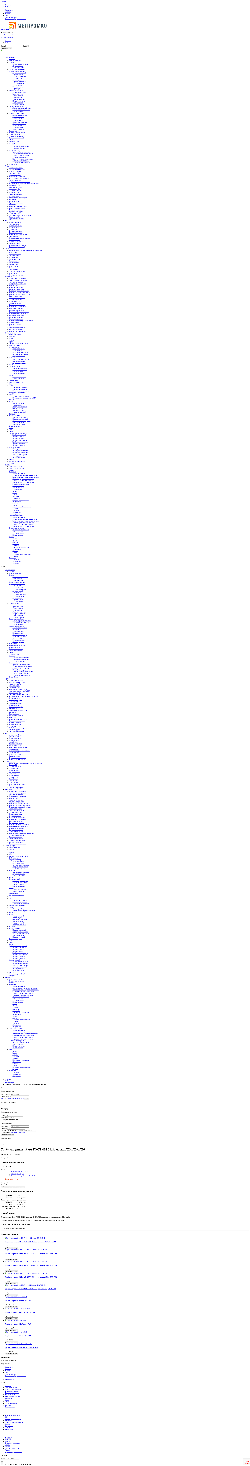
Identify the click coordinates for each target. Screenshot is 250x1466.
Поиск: (3, 46)
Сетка (7, 1400)
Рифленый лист (14, 236)
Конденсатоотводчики (16, 382)
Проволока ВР (13, 285)
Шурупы (15, 508)
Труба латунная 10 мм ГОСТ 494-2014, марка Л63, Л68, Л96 (30, 1242)
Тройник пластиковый (20, 442)
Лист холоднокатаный (16, 241)
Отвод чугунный (18, 410)
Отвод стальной (17, 408)
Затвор (11, 364)
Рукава (11, 429)
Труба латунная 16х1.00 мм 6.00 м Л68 (21, 1348)
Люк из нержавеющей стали (21, 108)
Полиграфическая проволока (18, 313)
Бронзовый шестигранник (21, 152)
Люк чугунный (17, 111)
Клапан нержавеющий (20, 368)
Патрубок (12, 414)
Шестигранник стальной (20, 161)
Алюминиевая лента (19, 92)
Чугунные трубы (14, 217)
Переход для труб (14, 415)
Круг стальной (17, 85)
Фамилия (4, 1117)
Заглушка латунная (18, 349)
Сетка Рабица (13, 266)
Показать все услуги (11, 1179)
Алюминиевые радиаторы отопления (24, 475)
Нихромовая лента (18, 101)
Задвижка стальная (18, 361)
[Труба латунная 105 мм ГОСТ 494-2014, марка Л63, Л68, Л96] (26, 1273)
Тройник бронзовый (19, 435)
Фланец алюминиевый (20, 451)
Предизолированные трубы (18, 176)
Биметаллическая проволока (18, 280)
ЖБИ (6, 1417)
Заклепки (15, 496)
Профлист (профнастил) (17, 247)
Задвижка (12, 357)
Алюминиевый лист (15, 222)
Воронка (11, 340)
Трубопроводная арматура (13, 1452)
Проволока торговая (15, 324)
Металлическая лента (16, 90)
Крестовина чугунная (19, 389)
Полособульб (13, 131)
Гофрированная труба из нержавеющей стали (24, 183)
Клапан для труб (14, 366)
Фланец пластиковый (19, 454)
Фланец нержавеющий (20, 452)
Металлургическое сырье (13, 1419)
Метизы (11, 470)
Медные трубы (14, 196)
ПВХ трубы (13, 204)
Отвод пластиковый (19, 412)
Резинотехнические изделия (14, 1422)
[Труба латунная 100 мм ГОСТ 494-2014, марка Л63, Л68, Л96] (26, 1250)
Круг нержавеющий (19, 81)
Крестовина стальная (19, 387)
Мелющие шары (14, 141)
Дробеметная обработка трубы (23, 1176)
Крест (10, 385)
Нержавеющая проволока (17, 306)
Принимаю (14, 1132)
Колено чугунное (18, 378)
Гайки (14, 491)
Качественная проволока (17, 298)
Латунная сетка (14, 262)
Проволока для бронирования (19, 291)
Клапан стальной (18, 371)
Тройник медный (18, 438)
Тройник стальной (18, 443)
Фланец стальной (18, 456)
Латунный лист (14, 227)
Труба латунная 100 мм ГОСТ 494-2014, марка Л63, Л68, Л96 (31, 1253)
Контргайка (16, 498)
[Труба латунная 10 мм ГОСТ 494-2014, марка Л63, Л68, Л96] (25, 1238)
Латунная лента (17, 96)
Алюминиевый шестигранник (22, 154)
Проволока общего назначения (19, 312)
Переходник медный (19, 417)
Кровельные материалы (16, 468)
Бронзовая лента (17, 94)
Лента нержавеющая (19, 99)
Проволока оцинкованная (17, 331)
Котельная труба (14, 189)
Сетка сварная (13, 270)
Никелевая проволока (16, 308)
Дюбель (15, 494)
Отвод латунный (18, 403)
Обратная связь (10, 1379)
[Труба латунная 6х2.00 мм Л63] (16, 1297)
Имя (3, 1115)
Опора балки (16, 501)
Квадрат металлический (17, 69)
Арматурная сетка (15, 254)
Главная (3, 1)
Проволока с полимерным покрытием (21, 320)
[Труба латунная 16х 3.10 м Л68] (16, 1332)
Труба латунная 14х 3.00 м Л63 (18, 1324)
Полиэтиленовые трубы (17, 208)
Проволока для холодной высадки (20, 294)
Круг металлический (12, 1391)
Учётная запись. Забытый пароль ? (12, 1098)
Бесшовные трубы (15, 171)
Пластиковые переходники (21, 421)
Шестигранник (14, 150)
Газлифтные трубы (15, 180)
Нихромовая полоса (19, 124)
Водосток (8, 1439)
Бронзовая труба (14, 173)
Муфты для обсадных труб (21, 396)
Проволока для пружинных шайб (20, 292)
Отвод (11, 401)
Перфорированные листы (17, 245)
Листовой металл (10, 1394)
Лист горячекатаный (15, 226)
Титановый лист (14, 240)
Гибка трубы (17, 1174)
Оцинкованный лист (15, 233)
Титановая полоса (18, 127)
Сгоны (11, 431)
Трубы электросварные (16, 219)
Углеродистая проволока (17, 328)
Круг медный (16, 80)
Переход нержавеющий (20, 419)
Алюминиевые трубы (16, 168)
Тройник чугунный (18, 445)
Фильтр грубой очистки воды (18, 343)
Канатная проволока (15, 296)
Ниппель (12, 400)
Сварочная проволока (16, 317)
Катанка (11, 62)
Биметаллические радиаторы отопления (25, 477)
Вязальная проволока (16, 287)
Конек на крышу (18, 486)
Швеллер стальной (18, 148)
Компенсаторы (13, 380)
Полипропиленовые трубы (18, 206)
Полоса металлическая (12, 1396)
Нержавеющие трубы (16, 212)
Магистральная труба (16, 194)
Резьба (11, 428)
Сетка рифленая (14, 268)
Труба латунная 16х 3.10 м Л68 (18, 1336)
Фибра (11, 139)
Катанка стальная (18, 67)
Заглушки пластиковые (20, 354)
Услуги (7, 15)
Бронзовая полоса (18, 117)
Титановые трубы (15, 213)
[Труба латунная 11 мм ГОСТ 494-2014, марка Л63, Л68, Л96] (25, 1285)
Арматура (12, 59)
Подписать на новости (10, 1120)
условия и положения (18, 1132)
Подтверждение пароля (9, 1130)
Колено (11, 375)
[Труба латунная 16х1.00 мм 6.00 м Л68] (18, 1344)
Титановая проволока (16, 326)
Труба (7, 1401)
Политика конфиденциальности (15, 19)
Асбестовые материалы (12, 1415)
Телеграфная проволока (16, 322)
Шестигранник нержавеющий (22, 159)
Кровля (7, 1441)
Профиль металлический (17, 132)
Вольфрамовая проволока (17, 284)
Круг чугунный (17, 89)
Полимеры (12, 472)
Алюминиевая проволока (17, 278)
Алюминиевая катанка (20, 64)
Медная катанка (17, 66)
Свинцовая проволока (16, 319)
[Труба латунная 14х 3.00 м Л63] (16, 1320)
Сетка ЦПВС (13, 252)
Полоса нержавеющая (19, 122)
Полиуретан (16, 512)
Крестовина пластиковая (20, 391)
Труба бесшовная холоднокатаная (20, 215)
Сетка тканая (13, 273)
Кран (10, 384)
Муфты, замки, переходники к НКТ (24, 398)
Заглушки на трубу (15, 347)
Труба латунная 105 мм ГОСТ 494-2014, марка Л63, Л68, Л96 (31, 1277)
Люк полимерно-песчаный (21, 110)
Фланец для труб (14, 447)
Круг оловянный (18, 83)
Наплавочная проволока (17, 305)
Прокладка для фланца (20, 449)
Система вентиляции (12, 1448)
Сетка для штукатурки (16, 275)
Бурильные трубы (15, 175)
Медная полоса (17, 120)
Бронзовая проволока (16, 282)
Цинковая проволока (16, 329)
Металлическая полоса (16, 113)
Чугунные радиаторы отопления (23, 480)
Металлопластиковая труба (18, 197)
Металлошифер (17, 489)
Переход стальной (18, 422)
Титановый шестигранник (21, 162)
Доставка (8, 13)
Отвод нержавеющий (19, 407)
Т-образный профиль (16, 136)
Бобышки (12, 336)
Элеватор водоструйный (17, 461)
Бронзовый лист (14, 224)
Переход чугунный (18, 424)
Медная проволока (15, 303)
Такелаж (7, 1450)
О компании (9, 10)
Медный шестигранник (20, 157)
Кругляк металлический (17, 71)
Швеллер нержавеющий (20, 147)
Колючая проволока (15, 299)
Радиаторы (8, 1446)
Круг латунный (17, 78)
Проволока (8, 1398)
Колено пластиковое (19, 377)
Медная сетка (13, 264)
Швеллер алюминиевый (20, 145)
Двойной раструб (14, 345)
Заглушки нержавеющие (20, 352)
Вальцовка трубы (19, 1171)
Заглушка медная (18, 350)
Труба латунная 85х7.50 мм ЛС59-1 (20, 1312)
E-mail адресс (6, 1094)
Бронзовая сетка (14, 255)
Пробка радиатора (18, 473)
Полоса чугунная (18, 129)
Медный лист (13, 229)
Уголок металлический (16, 138)
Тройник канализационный (18, 433)
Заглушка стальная (18, 356)
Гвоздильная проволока (16, 289)
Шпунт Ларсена (14, 164)
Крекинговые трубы (15, 190)
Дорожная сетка (14, 257)
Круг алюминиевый (19, 73)
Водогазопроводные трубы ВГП (19, 178)
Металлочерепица (18, 487)
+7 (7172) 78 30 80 (7, 34)
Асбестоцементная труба (17, 169)
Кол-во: (3, 1185)
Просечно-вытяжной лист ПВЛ (19, 234)
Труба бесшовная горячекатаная (19, 182)
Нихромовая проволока (16, 310)
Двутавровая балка (15, 60)
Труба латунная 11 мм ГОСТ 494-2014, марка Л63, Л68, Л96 (30, 1289)
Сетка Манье (13, 261)
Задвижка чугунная (18, 363)
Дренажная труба (14, 185)
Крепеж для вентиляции (20, 500)
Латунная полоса (18, 118)
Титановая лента (18, 104)
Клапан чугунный (18, 373)
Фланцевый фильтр (18, 458)
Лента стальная (17, 103)
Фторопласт (16, 514)
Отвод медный (17, 405)
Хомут (14, 505)
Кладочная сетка (14, 259)
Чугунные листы (14, 243)
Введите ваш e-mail (7, 1458)
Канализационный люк (16, 106)
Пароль (4, 1096)
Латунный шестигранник (20, 155)
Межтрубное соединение (17, 393)
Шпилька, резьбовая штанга (21, 507)
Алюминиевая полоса (19, 115)
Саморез (15, 503)
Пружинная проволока (16, 315)
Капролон (15, 510)
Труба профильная (11, 1403)
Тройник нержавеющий (20, 440)
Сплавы (7, 1424)
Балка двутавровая (11, 1387)
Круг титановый (18, 87)
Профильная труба (15, 210)
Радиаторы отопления (16, 466)
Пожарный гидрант (15, 426)
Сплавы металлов (14, 134)
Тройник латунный (18, 436)
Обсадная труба (14, 201)
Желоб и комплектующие (20, 484)
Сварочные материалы (12, 1443)
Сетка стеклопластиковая (17, 271)
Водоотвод (8, 1438)
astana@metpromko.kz (8, 37)
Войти (7, 7)
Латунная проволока (15, 301)
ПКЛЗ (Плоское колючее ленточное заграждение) (25, 250)
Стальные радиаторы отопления (23, 479)
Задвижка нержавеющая (20, 359)
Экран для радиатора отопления (23, 482)
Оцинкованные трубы (16, 203)
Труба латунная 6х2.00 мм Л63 (18, 1301)
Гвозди (14, 493)
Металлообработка (11, 17)
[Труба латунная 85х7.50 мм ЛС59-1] (17, 1308)
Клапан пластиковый (19, 370)
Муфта (11, 394)
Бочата (11, 338)
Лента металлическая (12, 1393)
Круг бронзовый (18, 74)
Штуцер (11, 459)
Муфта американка (15, 335)
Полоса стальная (18, 125)
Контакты (8, 5)
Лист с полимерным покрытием (19, 238)
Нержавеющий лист (15, 231)
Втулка (11, 342)
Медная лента (17, 97)
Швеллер (12, 143)
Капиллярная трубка (15, 187)
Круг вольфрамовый (19, 76)
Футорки (12, 463)
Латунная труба (14, 192)
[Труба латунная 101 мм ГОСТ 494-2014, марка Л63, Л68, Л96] (26, 1261)
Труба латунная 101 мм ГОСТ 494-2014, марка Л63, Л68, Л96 (31, 1265)
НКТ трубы (12, 199)
